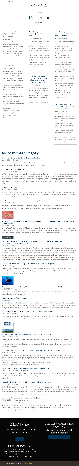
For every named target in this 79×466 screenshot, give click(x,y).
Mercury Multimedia (27, 463)
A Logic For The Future (11, 187)
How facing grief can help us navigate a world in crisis (39, 34)
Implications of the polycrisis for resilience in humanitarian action (27, 312)
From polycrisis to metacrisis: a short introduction (21, 158)
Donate (19, 439)
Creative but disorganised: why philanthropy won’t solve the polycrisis (28, 264)
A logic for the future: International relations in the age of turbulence (28, 335)
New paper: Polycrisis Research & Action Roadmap (21, 398)
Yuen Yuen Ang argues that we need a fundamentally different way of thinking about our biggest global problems (38, 222)
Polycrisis (13, 36)
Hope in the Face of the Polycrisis (14, 298)
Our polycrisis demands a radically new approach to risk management (28, 382)
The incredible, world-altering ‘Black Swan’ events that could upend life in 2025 (32, 287)
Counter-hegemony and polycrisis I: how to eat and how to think (64, 34)
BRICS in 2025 (8, 65)
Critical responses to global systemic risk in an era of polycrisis (65, 106)
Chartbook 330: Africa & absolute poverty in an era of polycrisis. (26, 369)
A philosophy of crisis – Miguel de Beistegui (12, 33)
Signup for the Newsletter (59, 437)
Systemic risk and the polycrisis (14, 169)
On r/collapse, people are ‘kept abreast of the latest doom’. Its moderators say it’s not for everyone (39, 80)
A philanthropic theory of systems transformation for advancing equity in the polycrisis (35, 350)
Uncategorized (23, 371)
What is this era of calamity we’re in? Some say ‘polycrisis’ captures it (27, 201)
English (11, 1)
